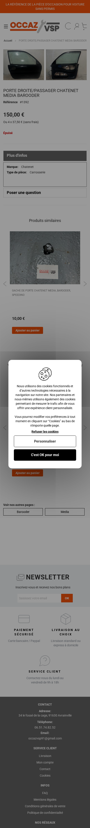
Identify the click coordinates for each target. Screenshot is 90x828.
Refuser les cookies (45, 431)
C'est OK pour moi (45, 455)
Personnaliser (45, 441)
